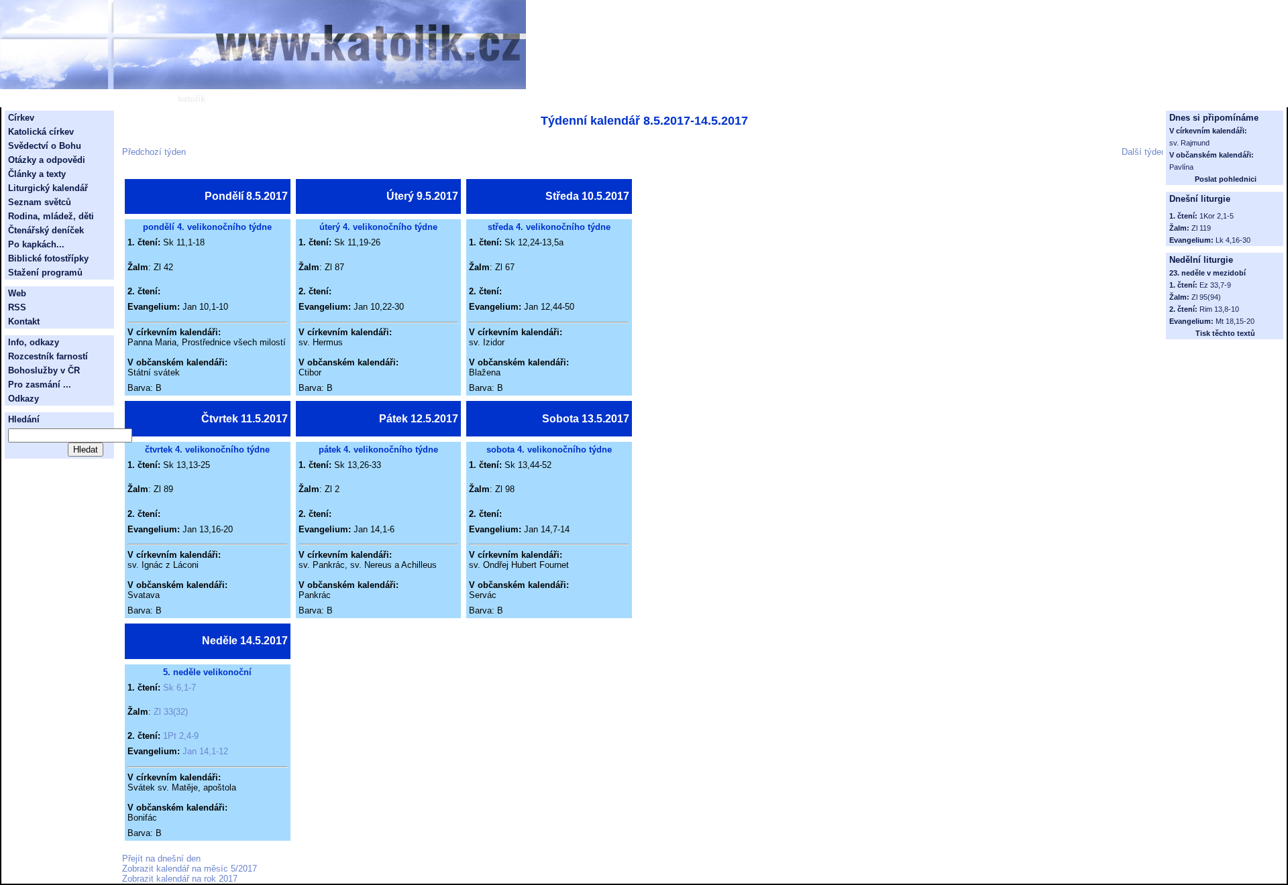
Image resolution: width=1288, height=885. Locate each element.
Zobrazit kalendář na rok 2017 (179, 879)
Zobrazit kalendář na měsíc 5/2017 (189, 869)
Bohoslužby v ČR (44, 370)
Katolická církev (41, 132)
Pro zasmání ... (39, 384)
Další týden (1144, 152)
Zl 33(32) (171, 712)
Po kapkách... (36, 244)
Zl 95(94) (1206, 297)
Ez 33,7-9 (1215, 285)
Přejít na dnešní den (161, 858)
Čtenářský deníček (46, 230)
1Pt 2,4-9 (181, 736)
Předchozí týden (154, 152)
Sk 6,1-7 (179, 688)
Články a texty (37, 174)
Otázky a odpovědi (46, 160)
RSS (17, 307)
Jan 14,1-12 (205, 751)
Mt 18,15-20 (1235, 321)
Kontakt (24, 321)
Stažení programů (45, 273)
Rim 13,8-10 (1219, 309)
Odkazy (23, 399)
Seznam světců (39, 202)
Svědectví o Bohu (44, 146)
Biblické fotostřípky (48, 258)
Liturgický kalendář (48, 188)
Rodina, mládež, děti (51, 216)
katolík (191, 99)
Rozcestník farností (48, 356)
